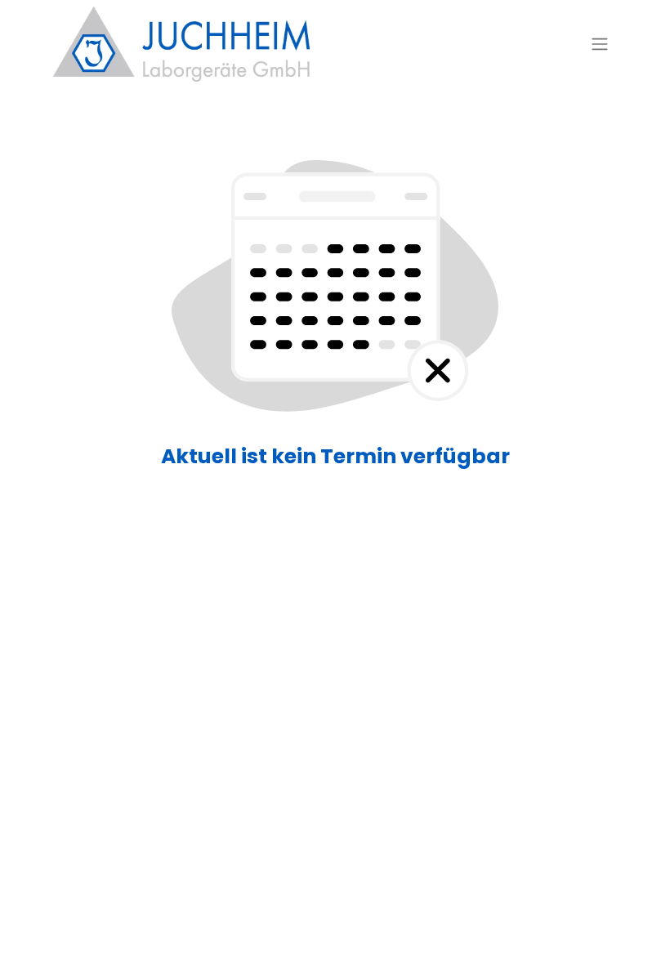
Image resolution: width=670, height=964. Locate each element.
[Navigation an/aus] (600, 44)
